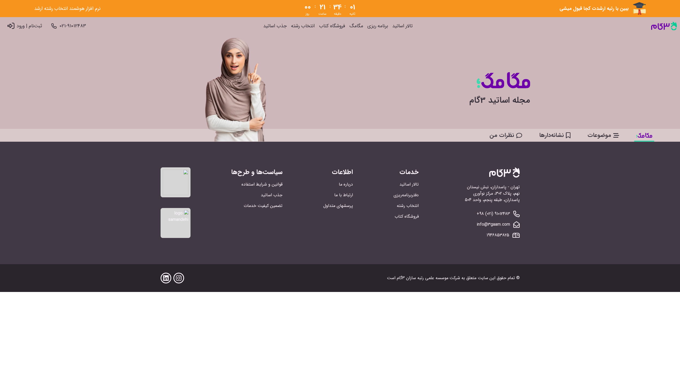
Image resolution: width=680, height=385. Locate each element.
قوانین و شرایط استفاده (262, 184)
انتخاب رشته (303, 26)
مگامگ (356, 26)
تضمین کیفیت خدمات (263, 205)
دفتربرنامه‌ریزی (406, 195)
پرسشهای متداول (338, 205)
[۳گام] (664, 26)
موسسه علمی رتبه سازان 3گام (422, 278)
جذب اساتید (275, 26)
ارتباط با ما (343, 195)
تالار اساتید (402, 26)
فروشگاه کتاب (332, 26)
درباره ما (346, 184)
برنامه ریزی (377, 26)
